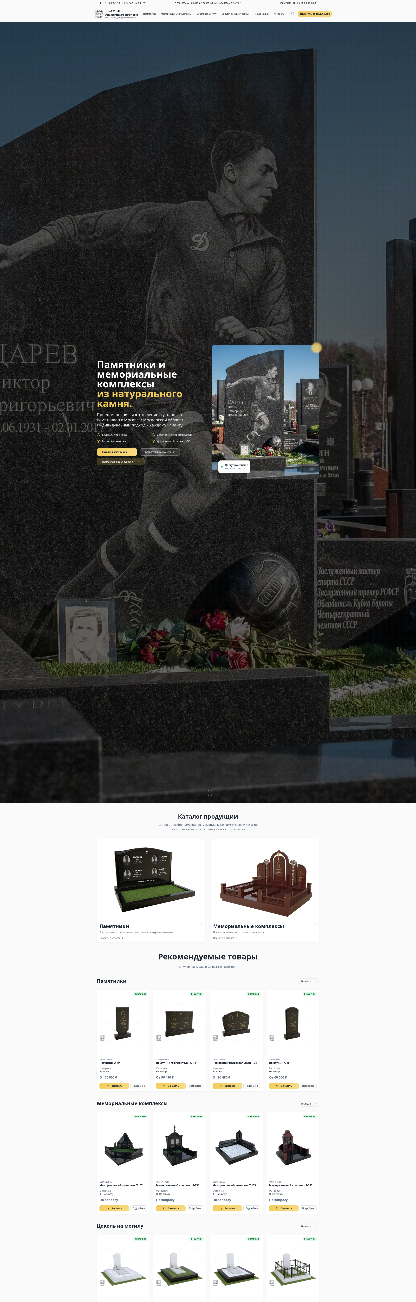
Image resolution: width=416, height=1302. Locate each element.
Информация (261, 13)
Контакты (279, 13)
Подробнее (138, 1085)
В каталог (306, 981)
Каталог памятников (114, 451)
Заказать (116, 1085)
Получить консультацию (315, 13)
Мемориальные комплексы (176, 13)
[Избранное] (293, 14)
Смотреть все (153, 880)
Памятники (149, 13)
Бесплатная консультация (159, 451)
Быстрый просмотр (123, 1022)
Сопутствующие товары (235, 13)
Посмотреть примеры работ (118, 461)
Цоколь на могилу (206, 13)
